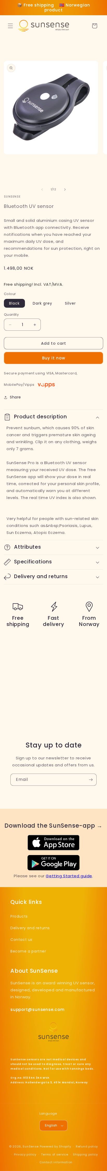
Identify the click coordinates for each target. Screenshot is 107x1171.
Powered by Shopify (55, 1146)
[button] (10, 26)
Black (14, 303)
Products (19, 916)
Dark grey (42, 303)
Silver (70, 303)
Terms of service (54, 1154)
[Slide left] (42, 189)
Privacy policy (25, 1154)
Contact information (55, 1162)
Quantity (11, 314)
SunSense (31, 1146)
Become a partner (28, 951)
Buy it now (53, 358)
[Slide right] (65, 189)
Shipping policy (85, 1154)
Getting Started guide (69, 876)
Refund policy (87, 1146)
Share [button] (15, 397)
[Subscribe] (90, 780)
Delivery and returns (30, 928)
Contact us (21, 939)
